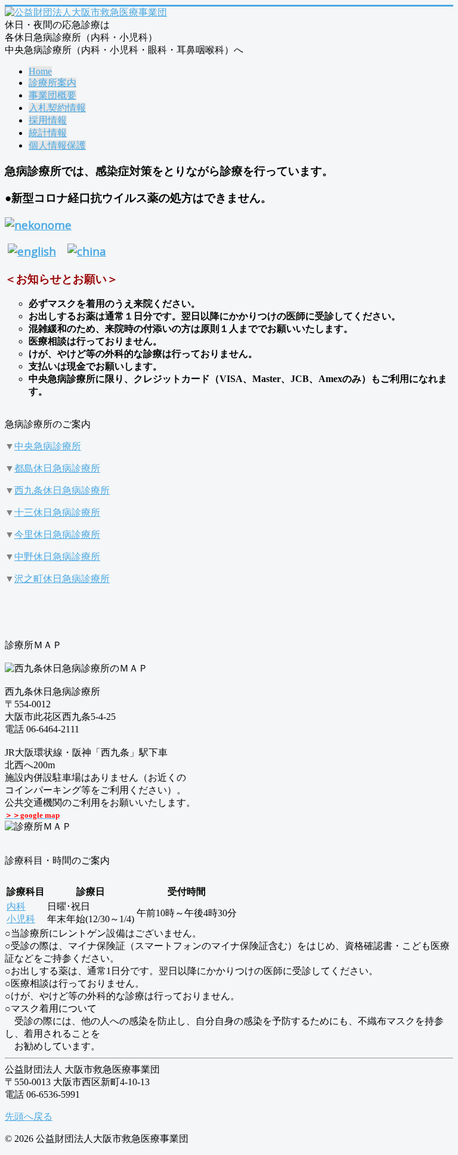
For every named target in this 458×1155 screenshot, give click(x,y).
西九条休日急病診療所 (62, 490)
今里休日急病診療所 (57, 534)
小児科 (21, 919)
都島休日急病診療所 (57, 468)
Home (40, 71)
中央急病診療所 (47, 446)
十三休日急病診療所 (57, 512)
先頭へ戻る (28, 1116)
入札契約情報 (57, 108)
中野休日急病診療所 (57, 557)
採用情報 (48, 120)
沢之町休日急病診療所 (62, 579)
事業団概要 (52, 95)
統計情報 (48, 133)
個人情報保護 (57, 145)
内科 (16, 906)
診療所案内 (52, 83)
